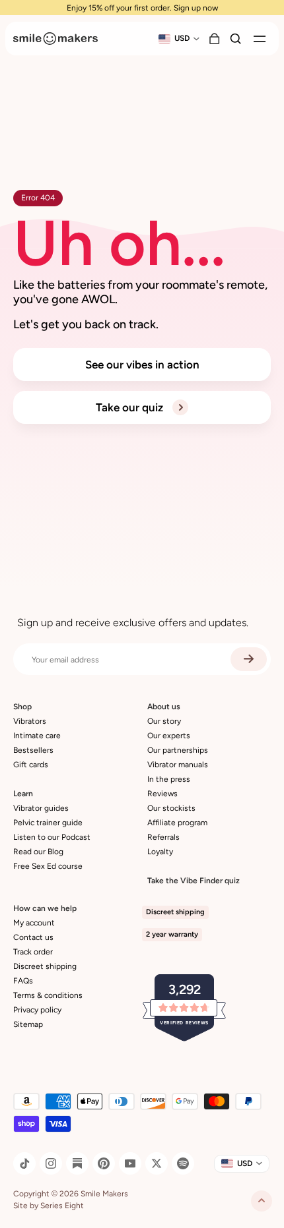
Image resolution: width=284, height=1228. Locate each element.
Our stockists (171, 808)
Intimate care (37, 735)
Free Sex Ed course (48, 866)
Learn (23, 793)
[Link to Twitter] (156, 1163)
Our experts (168, 735)
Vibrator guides (41, 808)
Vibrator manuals (177, 764)
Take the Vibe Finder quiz (193, 880)
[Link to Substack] (77, 1163)
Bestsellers (33, 750)
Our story (164, 721)
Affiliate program (177, 822)
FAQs (23, 980)
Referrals (163, 837)
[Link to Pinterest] (103, 1163)
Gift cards (30, 764)
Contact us (33, 937)
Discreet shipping (45, 966)
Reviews (162, 793)
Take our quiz (131, 407)
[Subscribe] (249, 659)
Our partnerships (177, 750)
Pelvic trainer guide (48, 822)
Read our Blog (38, 851)
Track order (33, 951)
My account (34, 922)
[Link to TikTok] (24, 1163)
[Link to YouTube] (130, 1163)
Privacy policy (37, 1009)
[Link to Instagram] (51, 1163)
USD (182, 38)
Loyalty (160, 851)
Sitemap (28, 1024)
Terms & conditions (48, 995)
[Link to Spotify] (183, 1163)
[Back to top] (261, 1201)
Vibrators (29, 721)
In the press (168, 779)
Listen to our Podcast (51, 837)
